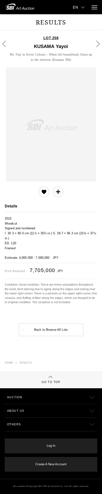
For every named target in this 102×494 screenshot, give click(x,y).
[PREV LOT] (6, 47)
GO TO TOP (51, 382)
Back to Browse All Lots (51, 329)
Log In (51, 445)
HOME (9, 362)
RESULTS (25, 362)
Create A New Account (50, 464)
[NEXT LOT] (95, 47)
